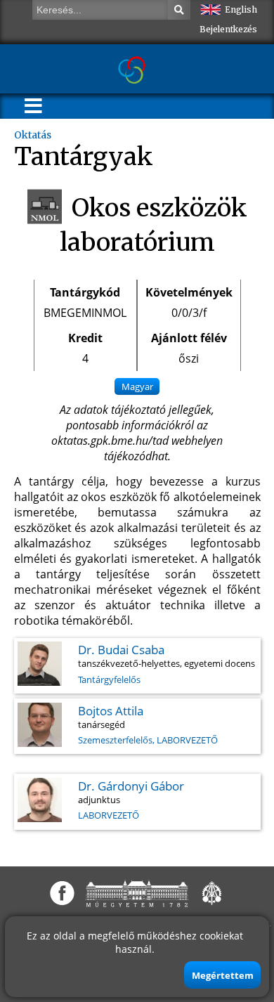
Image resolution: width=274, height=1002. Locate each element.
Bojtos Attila (110, 711)
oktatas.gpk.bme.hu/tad (110, 440)
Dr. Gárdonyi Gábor (131, 786)
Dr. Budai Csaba (121, 650)
